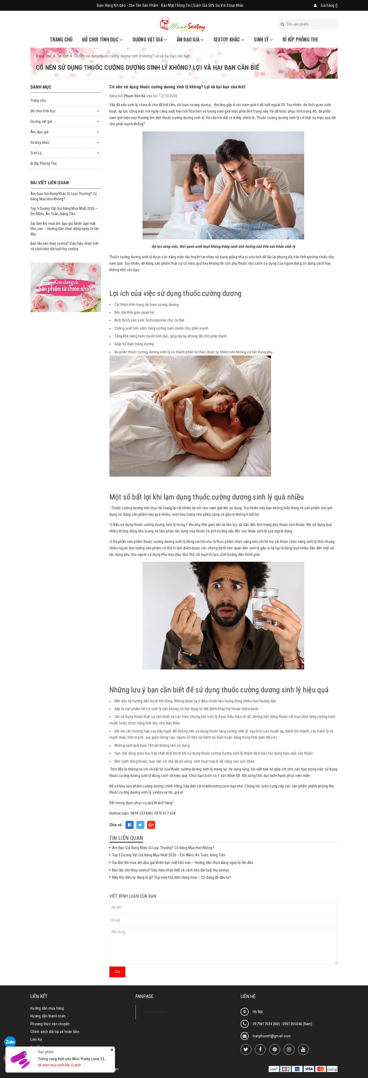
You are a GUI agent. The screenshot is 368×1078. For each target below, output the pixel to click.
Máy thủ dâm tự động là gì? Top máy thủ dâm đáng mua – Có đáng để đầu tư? (171, 877)
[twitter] (246, 1049)
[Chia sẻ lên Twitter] (140, 825)
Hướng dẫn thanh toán (47, 1016)
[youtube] (303, 1049)
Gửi (117, 971)
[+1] (151, 825)
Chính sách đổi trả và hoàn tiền (54, 1032)
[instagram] (289, 1049)
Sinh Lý (262, 39)
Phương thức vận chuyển (50, 1024)
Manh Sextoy (155, 1011)
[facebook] (260, 1049)
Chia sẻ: (116, 825)
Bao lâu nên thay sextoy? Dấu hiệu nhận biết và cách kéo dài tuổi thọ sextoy (170, 870)
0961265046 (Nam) (298, 1024)
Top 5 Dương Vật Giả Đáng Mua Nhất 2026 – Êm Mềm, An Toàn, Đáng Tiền (168, 855)
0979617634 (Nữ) (267, 1024)
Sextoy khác (227, 39)
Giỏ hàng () (329, 5)
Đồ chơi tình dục (101, 39)
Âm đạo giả (189, 39)
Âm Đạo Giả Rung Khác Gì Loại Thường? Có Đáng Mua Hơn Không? (163, 848)
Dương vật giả (148, 39)
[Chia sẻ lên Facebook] (130, 825)
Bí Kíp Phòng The (300, 39)
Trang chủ (61, 39)
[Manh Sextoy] (182, 24)
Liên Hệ (36, 1039)
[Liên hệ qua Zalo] (10, 1042)
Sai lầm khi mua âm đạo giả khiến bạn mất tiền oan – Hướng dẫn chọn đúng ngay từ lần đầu (182, 862)
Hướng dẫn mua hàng (47, 1008)
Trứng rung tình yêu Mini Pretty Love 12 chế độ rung (81, 1059)
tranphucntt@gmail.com (272, 1036)
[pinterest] (274, 1049)
